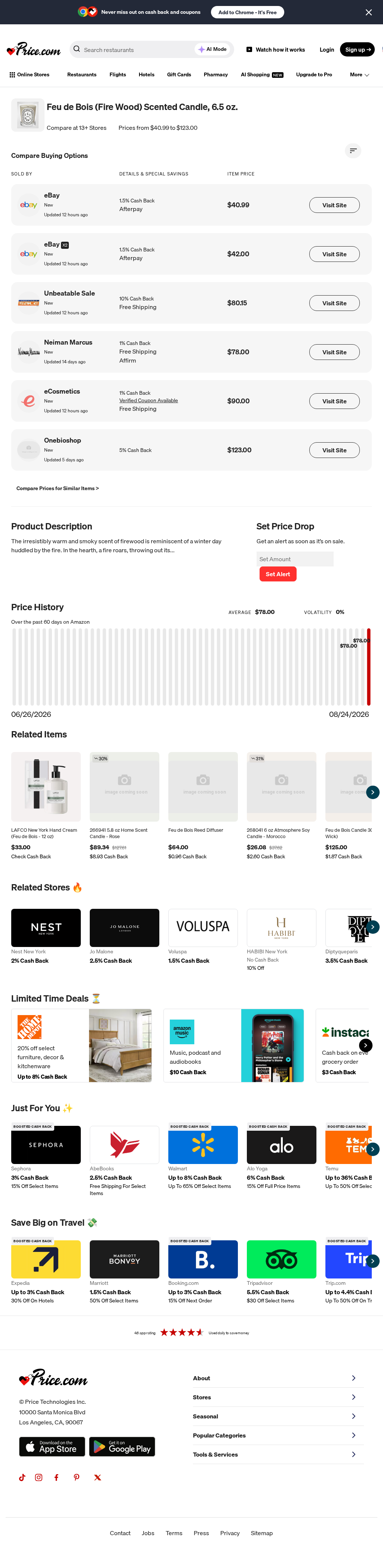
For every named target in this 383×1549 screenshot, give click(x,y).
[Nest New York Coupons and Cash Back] (46, 941)
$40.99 (238, 204)
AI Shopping (256, 74)
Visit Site (334, 205)
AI (216, 49)
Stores (202, 1397)
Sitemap (262, 1532)
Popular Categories (219, 1435)
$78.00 (238, 351)
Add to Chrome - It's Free (247, 12)
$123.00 (239, 449)
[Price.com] (53, 1394)
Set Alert (278, 574)
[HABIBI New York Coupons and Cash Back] (281, 941)
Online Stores (33, 74)
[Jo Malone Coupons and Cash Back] (124, 941)
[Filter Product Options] (353, 150)
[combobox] (152, 49)
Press (201, 1532)
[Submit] (76, 51)
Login (327, 49)
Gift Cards (179, 74)
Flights (118, 74)
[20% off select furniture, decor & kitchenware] (81, 1045)
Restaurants (81, 74)
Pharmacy (216, 74)
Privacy (230, 1532)
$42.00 (238, 253)
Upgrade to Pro (314, 74)
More (356, 74)
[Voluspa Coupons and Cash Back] (203, 941)
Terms (174, 1532)
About (201, 1378)
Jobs (148, 1532)
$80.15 (237, 302)
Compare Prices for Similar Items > (57, 488)
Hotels (146, 74)
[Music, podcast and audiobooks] (234, 1045)
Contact (120, 1532)
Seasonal (205, 1416)
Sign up (355, 49)
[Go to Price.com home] (34, 49)
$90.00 (238, 400)
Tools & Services (215, 1454)
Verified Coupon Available (148, 400)
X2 (64, 245)
